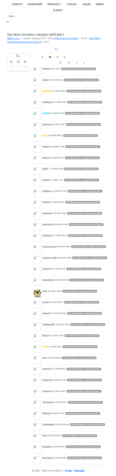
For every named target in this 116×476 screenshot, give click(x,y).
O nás (68, 470)
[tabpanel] (71, 263)
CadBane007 (48, 324)
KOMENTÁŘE (35, 4)
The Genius (48, 402)
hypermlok (48, 279)
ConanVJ (46, 268)
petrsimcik (47, 224)
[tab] (36, 55)
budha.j (46, 68)
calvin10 (46, 313)
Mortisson (47, 457)
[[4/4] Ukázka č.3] (25, 63)
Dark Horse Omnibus (66, 38)
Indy (44, 435)
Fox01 (45, 346)
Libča (45, 79)
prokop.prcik (49, 246)
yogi (44, 291)
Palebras (46, 190)
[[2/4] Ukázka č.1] (11, 63)
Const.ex (46, 391)
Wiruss (45, 335)
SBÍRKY (100, 4)
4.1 (56, 48)
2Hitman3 (47, 235)
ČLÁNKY (58, 10)
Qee (44, 357)
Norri (45, 135)
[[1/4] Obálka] (18, 56)
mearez (46, 179)
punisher (47, 446)
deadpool (47, 101)
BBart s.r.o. (13, 38)
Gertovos (47, 124)
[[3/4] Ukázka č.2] (18, 63)
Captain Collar (49, 257)
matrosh (46, 368)
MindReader (48, 424)
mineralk (47, 379)
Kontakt (79, 470)
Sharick (46, 202)
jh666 (45, 168)
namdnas (47, 213)
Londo (45, 302)
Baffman (46, 413)
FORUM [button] (71, 4)
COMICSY (17, 4)
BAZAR (87, 4)
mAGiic (46, 113)
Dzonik (46, 157)
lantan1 (46, 146)
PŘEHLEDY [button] (53, 4)
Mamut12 (47, 90)
